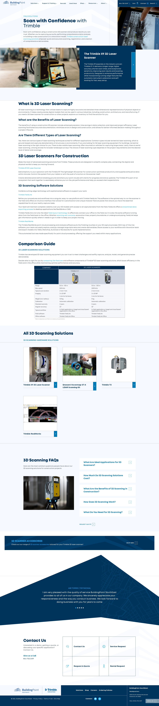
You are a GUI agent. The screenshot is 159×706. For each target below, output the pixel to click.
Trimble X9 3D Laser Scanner (29, 168)
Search (152, 3)
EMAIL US (150, 701)
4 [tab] (81, 607)
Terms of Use (48, 698)
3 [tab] (79, 607)
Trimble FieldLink (25, 195)
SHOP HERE (130, 543)
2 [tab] (77, 607)
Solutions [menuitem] (34, 3)
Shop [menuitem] (82, 3)
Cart (135, 3)
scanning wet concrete (66, 215)
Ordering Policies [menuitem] (105, 690)
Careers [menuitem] (94, 690)
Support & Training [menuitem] (48, 3)
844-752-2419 (123, 3)
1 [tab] (75, 607)
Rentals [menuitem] (63, 3)
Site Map (57, 698)
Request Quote (85, 524)
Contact (143, 3)
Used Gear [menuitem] (73, 3)
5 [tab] (83, 607)
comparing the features (53, 260)
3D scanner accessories (39, 544)
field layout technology (57, 213)
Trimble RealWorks (25, 221)
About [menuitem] (103, 3)
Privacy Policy (37, 698)
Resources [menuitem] (92, 3)
